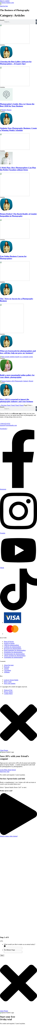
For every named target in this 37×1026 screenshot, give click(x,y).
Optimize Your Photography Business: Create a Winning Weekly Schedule (18, 129)
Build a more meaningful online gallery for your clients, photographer (17, 376)
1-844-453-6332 (5, 423)
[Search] (36, 21)
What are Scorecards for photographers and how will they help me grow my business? (18, 352)
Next (2, 955)
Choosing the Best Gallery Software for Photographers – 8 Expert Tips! (16, 63)
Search (2, 20)
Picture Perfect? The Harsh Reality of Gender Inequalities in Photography (18, 215)
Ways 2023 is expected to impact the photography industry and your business (16, 400)
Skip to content (4, 1)
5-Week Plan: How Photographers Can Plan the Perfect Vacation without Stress (18, 169)
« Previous (3, 405)
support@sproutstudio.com (8, 425)
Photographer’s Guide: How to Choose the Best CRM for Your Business (17, 105)
